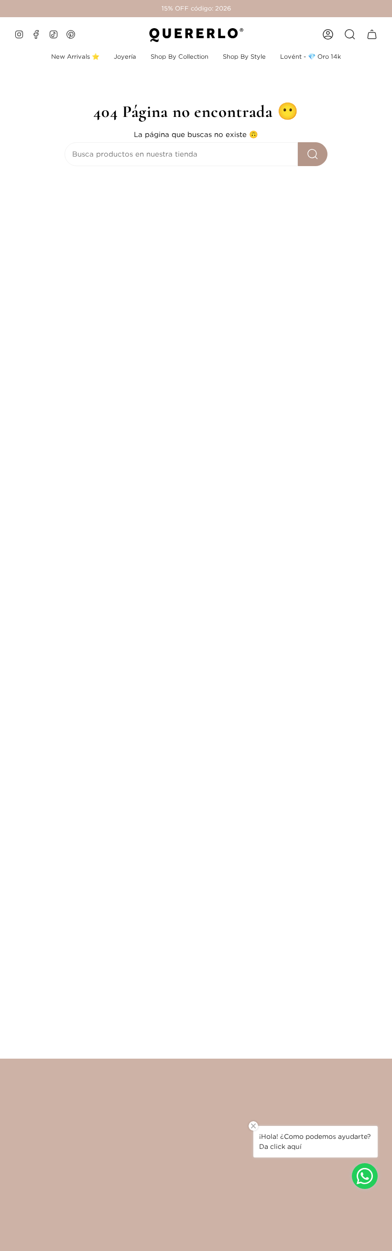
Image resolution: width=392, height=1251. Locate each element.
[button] (125, 57)
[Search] (312, 154)
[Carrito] (372, 34)
